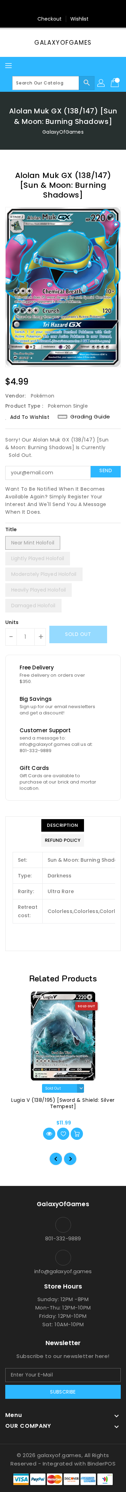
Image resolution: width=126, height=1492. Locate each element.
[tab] (62, 825)
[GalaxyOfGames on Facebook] (43, 8)
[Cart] (115, 83)
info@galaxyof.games (63, 1271)
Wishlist (79, 18)
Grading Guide (90, 416)
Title (11, 529)
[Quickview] (49, 1134)
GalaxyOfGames (62, 42)
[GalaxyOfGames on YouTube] (69, 8)
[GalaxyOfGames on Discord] (83, 8)
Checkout (49, 18)
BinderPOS (102, 1463)
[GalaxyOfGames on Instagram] (56, 8)
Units (12, 622)
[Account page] (101, 83)
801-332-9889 (63, 1238)
